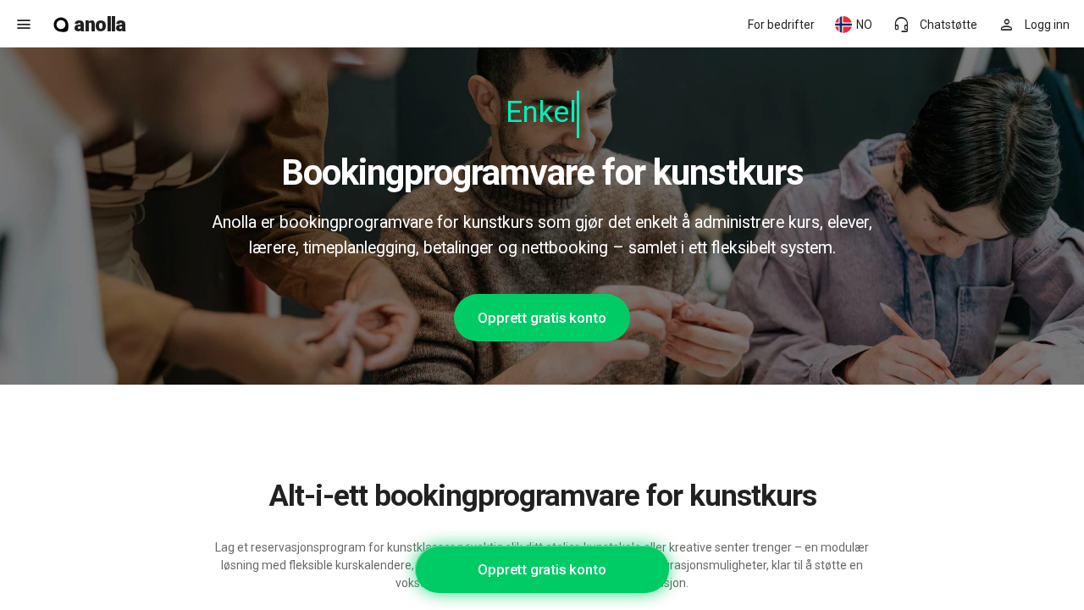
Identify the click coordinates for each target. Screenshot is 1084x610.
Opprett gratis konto (542, 317)
